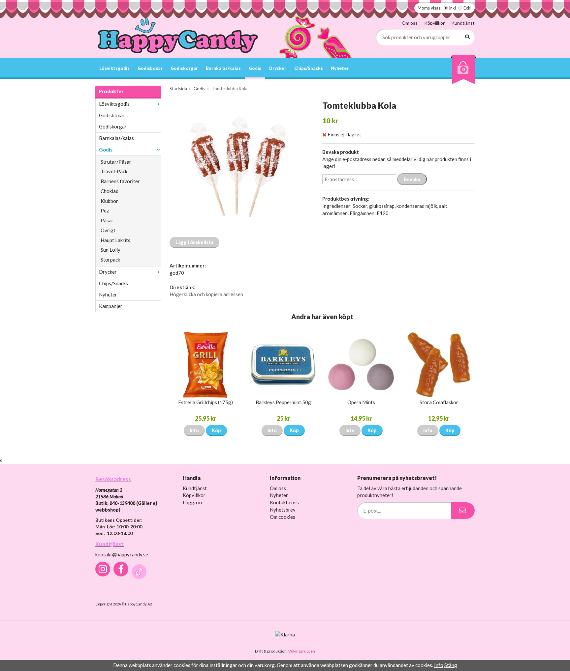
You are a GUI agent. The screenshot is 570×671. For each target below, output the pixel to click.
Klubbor (109, 201)
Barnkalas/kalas (223, 68)
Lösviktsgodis (114, 68)
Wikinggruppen (301, 651)
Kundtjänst (463, 23)
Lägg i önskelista (194, 242)
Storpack (110, 260)
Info (194, 430)
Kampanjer (110, 306)
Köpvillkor (434, 23)
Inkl (452, 8)
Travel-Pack (114, 171)
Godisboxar (150, 68)
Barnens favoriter (120, 181)
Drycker (277, 68)
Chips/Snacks (308, 68)
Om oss (410, 23)
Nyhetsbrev (283, 510)
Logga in (192, 502)
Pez (105, 210)
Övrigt (108, 230)
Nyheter (340, 68)
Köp (216, 430)
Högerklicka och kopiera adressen (206, 294)
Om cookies (282, 517)
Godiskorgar (184, 68)
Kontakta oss (284, 502)
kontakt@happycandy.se (121, 554)
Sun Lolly (110, 250)
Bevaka (412, 179)
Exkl (467, 8)
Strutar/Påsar (116, 162)
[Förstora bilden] (238, 166)
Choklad (109, 191)
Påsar (107, 220)
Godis (255, 68)
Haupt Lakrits (115, 240)
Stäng (450, 665)
